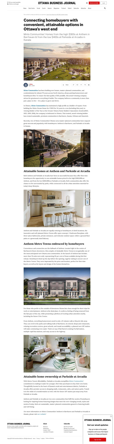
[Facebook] (81, 84)
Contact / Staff (46, 430)
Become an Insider (68, 426)
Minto (31, 84)
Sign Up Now (97, 439)
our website (41, 414)
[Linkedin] (88, 84)
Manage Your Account (69, 428)
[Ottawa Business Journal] (57, 3)
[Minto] (26, 85)
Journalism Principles (48, 432)
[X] (85, 84)
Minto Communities (31, 90)
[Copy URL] (73, 84)
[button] (105, 8)
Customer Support (68, 432)
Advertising (46, 428)
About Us (45, 426)
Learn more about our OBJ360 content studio (57, 14)
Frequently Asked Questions (70, 430)
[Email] (77, 84)
